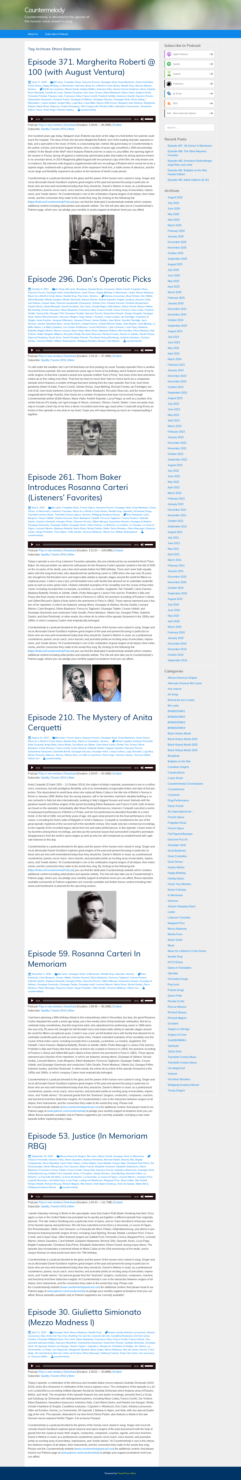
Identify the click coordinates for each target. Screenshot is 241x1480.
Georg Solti (42, 313)
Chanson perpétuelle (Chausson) (73, 303)
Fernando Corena (48, 1170)
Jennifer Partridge (131, 320)
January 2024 (176, 370)
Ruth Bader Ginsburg (105, 1183)
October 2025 (175, 253)
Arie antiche (175, 689)
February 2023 (176, 431)
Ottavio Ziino (71, 755)
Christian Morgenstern (137, 303)
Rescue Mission (143, 85)
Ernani (98, 92)
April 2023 (174, 420)
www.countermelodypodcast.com (80, 1107)
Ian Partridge (127, 316)
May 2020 (173, 615)
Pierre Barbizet (141, 330)
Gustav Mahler (176, 867)
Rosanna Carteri (64, 988)
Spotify (45, 129)
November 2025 (177, 247)
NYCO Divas (175, 962)
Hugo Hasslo (85, 316)
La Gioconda (90, 1177)
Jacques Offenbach (62, 320)
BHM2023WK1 (176, 711)
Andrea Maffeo (88, 89)
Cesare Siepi (48, 303)
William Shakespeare (65, 341)
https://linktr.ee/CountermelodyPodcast (51, 201)
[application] (92, 119)
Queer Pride (175, 995)
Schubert (173, 1023)
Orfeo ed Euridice (72, 1353)
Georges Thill (56, 313)
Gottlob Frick (55, 1173)
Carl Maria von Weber (83, 744)
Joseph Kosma (89, 323)
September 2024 (177, 325)
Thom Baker (60, 532)
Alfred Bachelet (36, 299)
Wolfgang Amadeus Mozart (91, 341)
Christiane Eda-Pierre (138, 1163)
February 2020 (176, 632)
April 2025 (174, 286)
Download (70, 125)
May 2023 (173, 415)
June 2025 (174, 275)
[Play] (32, 119)
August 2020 (175, 599)
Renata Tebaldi (35, 1183)
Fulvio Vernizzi (78, 748)
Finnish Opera (176, 817)
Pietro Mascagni (136, 528)
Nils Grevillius (125, 330)
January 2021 (176, 571)
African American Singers (73, 1156)
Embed (117, 125)
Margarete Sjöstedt (79, 1349)
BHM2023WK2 (176, 716)
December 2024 (177, 309)
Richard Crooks (110, 334)
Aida (43, 1335)
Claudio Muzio (35, 306)
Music (171, 945)
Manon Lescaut (62, 330)
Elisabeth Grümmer (105, 1166)
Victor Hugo (49, 109)
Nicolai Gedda (94, 528)
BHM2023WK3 (176, 722)
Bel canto (58, 82)
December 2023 (177, 376)
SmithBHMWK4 (177, 1040)
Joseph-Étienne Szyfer (110, 323)
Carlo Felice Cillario (70, 1163)
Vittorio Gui (108, 532)
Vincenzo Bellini (45, 341)
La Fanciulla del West (49, 1177)
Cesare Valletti (45, 518)
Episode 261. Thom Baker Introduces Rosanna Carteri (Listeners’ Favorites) (78, 487)
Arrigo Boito (50, 744)
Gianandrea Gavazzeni (40, 99)
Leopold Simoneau (37, 1180)
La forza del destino (71, 1177)
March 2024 (174, 359)
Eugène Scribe (143, 92)
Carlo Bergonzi (47, 977)
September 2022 (177, 459)
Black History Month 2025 (183, 744)
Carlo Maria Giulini (105, 744)
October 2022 (175, 454)
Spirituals (173, 1045)
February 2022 (176, 498)
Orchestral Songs (142, 511)
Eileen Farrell (123, 289)
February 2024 (176, 364)
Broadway (82, 289)
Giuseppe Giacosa (102, 99)
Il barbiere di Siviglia (122, 1346)
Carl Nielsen (34, 303)
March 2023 (174, 426)
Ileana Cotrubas (177, 889)
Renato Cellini (106, 106)
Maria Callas (127, 1180)
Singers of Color (177, 1034)
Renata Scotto (176, 1001)
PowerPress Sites (127, 1473)
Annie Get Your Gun (56, 1335)
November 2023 (177, 381)
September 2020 (177, 593)
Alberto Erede (72, 89)
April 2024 (174, 353)
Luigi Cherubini (133, 751)
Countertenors (176, 789)
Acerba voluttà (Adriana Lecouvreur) (127, 1332)
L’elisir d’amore (94, 525)
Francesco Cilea (72, 96)
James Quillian (99, 320)
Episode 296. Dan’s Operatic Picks (89, 279)
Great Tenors (34, 85)
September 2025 (177, 258)
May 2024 (173, 348)
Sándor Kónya (146, 334)
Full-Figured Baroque (180, 834)
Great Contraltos (144, 82)
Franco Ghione (136, 1339)
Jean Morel (114, 320)
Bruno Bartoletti (36, 92)
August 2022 (175, 465)
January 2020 (176, 638)
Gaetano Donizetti (45, 521)
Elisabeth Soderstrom (127, 1166)
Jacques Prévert (82, 320)
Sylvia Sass (174, 1051)
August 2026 (175, 197)
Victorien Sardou (65, 109)
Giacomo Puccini (91, 82)
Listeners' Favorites (61, 511)
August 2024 (175, 331)
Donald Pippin (99, 306)
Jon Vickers (140, 1346)
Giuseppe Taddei (59, 525)
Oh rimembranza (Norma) (48, 1353)
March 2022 (174, 493)
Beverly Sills (127, 1159)
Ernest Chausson (51, 310)
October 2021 (175, 521)
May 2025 (173, 281)
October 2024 (175, 320)
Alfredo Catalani (53, 299)
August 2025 (175, 264)
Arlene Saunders (73, 1159)
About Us (33, 34)
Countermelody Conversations (185, 783)
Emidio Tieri (123, 744)
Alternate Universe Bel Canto (185, 683)
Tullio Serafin (74, 532)
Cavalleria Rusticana (121, 1335)
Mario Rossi (43, 106)
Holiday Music (176, 878)
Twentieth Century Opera (68, 514)
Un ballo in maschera (90, 755)
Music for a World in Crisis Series (102, 85)
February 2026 (176, 230)
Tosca (39, 109)
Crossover (109, 289)
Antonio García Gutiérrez (126, 89)
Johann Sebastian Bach (50, 323)
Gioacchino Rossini (113, 313)
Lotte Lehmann (116, 327)
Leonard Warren (44, 528)
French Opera (87, 507)
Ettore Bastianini (111, 92)
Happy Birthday (51, 85)
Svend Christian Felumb (75, 337)
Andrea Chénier (89, 299)
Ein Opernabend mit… (181, 811)
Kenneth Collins (134, 1173)
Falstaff (95, 518)
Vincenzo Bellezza (92, 532)
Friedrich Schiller (107, 96)
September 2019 (177, 660)
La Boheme (109, 525)
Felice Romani (46, 748)
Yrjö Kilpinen (113, 341)
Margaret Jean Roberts (130, 103)
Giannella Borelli (61, 751)
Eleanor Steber (144, 306)
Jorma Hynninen (71, 323)
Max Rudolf (141, 1180)
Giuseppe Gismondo (38, 525)
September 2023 (177, 392)
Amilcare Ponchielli (142, 741)
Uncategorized (176, 1068)
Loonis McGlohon (98, 327)
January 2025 (176, 303)
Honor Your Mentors (179, 884)
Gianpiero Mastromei (126, 1170)
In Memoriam (67, 85)
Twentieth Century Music (40, 514)
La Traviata (135, 525)
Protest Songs (176, 990)
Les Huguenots (60, 1349)
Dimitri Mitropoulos (53, 1166)
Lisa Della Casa (57, 1180)
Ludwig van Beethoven (91, 1180)
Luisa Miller (89, 103)
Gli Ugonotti (40, 1346)
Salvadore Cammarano (127, 106)
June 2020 (174, 610)
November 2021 (177, 515)
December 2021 (177, 509)
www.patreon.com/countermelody (66, 1111)
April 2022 (174, 487)
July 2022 (173, 470)
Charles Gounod (115, 303)
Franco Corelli (89, 96)
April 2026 (174, 219)
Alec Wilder (146, 296)
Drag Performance (178, 800)
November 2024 (177, 314)
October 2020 (175, 587)
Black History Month (179, 733)
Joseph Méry (64, 103)
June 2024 (174, 342)
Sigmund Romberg (37, 337)
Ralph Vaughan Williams (49, 334)
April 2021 (174, 554)
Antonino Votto (104, 89)
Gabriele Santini (96, 748)
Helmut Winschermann (46, 316)
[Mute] (142, 119)
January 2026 (176, 236)
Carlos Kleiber (89, 1163)
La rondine (122, 525)
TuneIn (55, 129)
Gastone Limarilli (125, 96)
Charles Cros (99, 303)
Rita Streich (86, 1183)
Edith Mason (114, 306)
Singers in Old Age (179, 1029)
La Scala (46, 1349)
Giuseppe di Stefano (81, 99)
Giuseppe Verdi (109, 82)
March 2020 (174, 626)
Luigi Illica (77, 103)
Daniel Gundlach (70, 306)
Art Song (59, 289)
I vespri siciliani (48, 103)
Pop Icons (83, 296)
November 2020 (177, 582)
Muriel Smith (175, 939)
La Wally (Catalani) (52, 327)
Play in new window (50, 125)
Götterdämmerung (37, 1173)
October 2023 (175, 387)
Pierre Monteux (118, 528)
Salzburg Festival (110, 1353)
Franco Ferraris (121, 310)
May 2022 (173, 481)
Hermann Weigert (68, 316)
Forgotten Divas (72, 82)
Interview (79, 85)
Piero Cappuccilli (89, 106)
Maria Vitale (77, 330)
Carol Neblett (104, 1163)
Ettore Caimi (128, 92)
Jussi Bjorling (144, 323)
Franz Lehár (137, 310)
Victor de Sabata (125, 1183)
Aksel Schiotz (133, 296)
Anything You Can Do (79, 1335)
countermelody (88, 109)
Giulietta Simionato (134, 1342)
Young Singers (176, 1090)
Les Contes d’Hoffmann (75, 327)
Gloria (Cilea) (138, 99)
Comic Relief (175, 778)
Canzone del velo (101, 1335)
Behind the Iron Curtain (181, 700)
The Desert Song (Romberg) (104, 337)
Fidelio (62, 1170)
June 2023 (174, 409)
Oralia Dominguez (70, 106)
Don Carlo (89, 92)
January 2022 (176, 504)
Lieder (132, 292)
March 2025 (174, 292)
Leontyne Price (144, 1177)
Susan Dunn (55, 337)
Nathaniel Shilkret (108, 330)
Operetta (127, 511)
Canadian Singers (178, 767)
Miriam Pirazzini (36, 755)
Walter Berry (142, 1183)
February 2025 (176, 297)
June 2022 (174, 476)
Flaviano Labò (55, 96)
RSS (64, 129)
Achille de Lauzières (53, 89)
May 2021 (173, 548)
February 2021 (176, 565)
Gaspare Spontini (114, 748)
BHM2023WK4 (176, 728)
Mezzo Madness (144, 292)
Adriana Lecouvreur (114, 296)
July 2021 (173, 537)
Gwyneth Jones (71, 1173)
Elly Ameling (34, 310)
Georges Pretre (64, 521)
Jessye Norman (101, 1173)
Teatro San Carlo (128, 1353)
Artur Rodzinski (134, 514)
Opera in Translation (88, 741)
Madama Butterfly (63, 528)
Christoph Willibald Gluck (50, 1339)
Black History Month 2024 (183, 739)
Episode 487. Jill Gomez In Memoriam (190, 145)
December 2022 (177, 442)
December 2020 (177, 576)
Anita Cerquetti (35, 744)
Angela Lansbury (125, 299)
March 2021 (174, 560)
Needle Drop (127, 85)
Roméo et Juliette (129, 334)
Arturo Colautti (147, 89)
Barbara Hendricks (93, 1159)
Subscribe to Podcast (56, 34)
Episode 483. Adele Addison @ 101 (188, 179)
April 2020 (174, 621)
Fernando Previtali (37, 96)
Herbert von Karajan (58, 1346)
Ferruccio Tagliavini (110, 518)
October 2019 (175, 654)
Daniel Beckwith (52, 306)
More (71, 129)
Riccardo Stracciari (91, 334)
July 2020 (173, 604)
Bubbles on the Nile (179, 761)
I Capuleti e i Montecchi (99, 1346)
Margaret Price (112, 1180)
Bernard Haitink (112, 1159)
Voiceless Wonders (179, 1079)
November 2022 (177, 448)
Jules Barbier (130, 323)
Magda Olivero (45, 330)
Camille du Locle (53, 92)
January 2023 (176, 437)
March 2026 (174, 225)
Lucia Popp (131, 327)
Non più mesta (130, 1349)
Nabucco (55, 106)
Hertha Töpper (77, 1346)
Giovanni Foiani (61, 99)
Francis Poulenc (129, 518)
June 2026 (174, 208)
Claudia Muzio (95, 289)
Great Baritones (126, 82)
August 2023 (175, 398)
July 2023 (173, 403)
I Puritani (98, 316)
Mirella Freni (175, 934)
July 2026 (173, 203)
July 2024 (173, 336)
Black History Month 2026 (183, 750)
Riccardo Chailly (72, 334)
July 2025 (173, 270)
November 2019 (177, 649)
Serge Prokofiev (44, 532)
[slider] (149, 119)
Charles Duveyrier (73, 92)
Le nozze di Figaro (107, 1177)
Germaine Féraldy (74, 313)
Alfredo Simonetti (71, 299)
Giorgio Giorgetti (133, 313)
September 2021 (177, 526)
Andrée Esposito (107, 299)
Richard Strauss (53, 1183)
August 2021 (175, 532)
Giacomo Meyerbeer (66, 1342)
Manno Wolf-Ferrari (107, 103)
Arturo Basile (64, 744)
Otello (106, 528)
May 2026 (173, 214)
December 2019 (177, 643)
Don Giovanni (71, 1166)
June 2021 (174, 543)
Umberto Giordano (129, 337)
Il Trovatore (86, 1173)
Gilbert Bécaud (100, 521)
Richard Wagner (71, 1183)
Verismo (32, 89)
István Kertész (43, 320)
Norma (59, 755)
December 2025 (177, 242)
